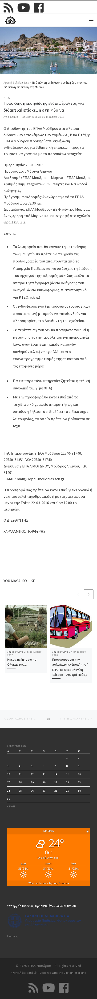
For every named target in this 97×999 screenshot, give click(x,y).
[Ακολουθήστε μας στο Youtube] (23, 7)
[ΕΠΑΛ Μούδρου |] (10, 20)
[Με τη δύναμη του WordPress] (35, 972)
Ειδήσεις (12, 936)
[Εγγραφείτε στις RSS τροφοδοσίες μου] (8, 7)
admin (14, 116)
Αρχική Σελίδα (13, 83)
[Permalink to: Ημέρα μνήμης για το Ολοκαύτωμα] (26, 626)
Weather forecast (48, 883)
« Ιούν (11, 806)
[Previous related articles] (78, 594)
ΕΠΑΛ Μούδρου (39, 966)
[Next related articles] (88, 594)
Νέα (26, 83)
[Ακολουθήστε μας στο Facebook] (39, 7)
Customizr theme (75, 972)
